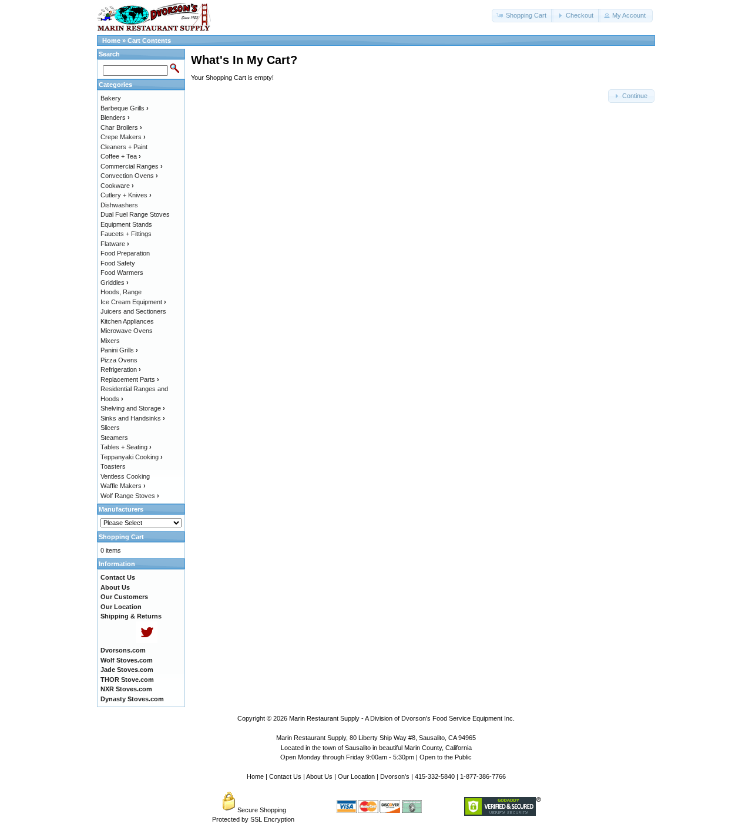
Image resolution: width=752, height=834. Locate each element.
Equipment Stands (126, 224)
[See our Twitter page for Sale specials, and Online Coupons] (146, 640)
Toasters (113, 466)
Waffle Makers (123, 485)
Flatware (114, 243)
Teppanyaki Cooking (131, 456)
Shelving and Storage (132, 408)
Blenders (115, 117)
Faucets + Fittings (126, 233)
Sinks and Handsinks (132, 418)
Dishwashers (119, 204)
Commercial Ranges (131, 166)
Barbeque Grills (124, 108)
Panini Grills (119, 350)
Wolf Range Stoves (129, 495)
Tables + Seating (126, 446)
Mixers (110, 340)
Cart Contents (149, 40)
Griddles (114, 282)
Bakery (110, 98)
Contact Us (285, 776)
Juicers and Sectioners (133, 311)
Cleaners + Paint (123, 146)
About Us (319, 776)
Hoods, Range (121, 291)
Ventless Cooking (125, 476)
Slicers (110, 427)
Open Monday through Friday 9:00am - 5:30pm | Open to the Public (376, 757)
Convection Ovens (129, 175)
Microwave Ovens (126, 330)
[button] (522, 15)
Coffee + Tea (120, 156)
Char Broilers (121, 127)
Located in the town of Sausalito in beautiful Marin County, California (376, 747)
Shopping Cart (121, 536)
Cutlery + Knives (126, 195)
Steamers (114, 437)
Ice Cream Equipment (133, 301)
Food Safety (117, 263)
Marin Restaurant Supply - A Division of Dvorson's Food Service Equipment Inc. (402, 718)
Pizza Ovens (118, 360)
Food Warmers (121, 272)
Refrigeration (120, 369)
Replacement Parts (129, 379)
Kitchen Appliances (127, 321)
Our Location (356, 776)
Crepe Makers (123, 136)
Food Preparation (125, 253)
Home (111, 40)
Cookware (117, 185)
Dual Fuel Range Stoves (135, 214)
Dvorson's (394, 776)
